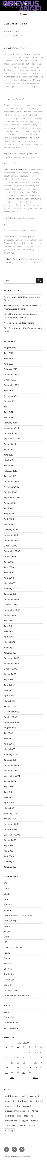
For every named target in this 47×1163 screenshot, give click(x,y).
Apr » (35, 1077)
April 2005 (9, 744)
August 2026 (10, 348)
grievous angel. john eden (17, 1111)
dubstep (8, 905)
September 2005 (12, 722)
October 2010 (10, 433)
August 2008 (10, 556)
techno (34, 1121)
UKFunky (8, 985)
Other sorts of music (13, 947)
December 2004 (11, 765)
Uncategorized (10, 990)
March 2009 (9, 524)
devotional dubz (25, 1101)
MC (5, 942)
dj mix (38, 1101)
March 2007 (9, 642)
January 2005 (10, 760)
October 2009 (10, 492)
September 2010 (12, 439)
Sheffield (8, 969)
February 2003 (11, 862)
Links (6, 937)
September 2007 (12, 610)
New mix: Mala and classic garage (19, 323)
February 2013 (10, 369)
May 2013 (8, 358)
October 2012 (10, 380)
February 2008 (11, 588)
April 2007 (9, 637)
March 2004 (9, 808)
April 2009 (9, 519)
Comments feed (11, 1023)
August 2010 (10, 444)
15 (18, 1062)
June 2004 (9, 792)
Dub (6, 899)
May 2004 (8, 797)
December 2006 (11, 658)
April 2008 (9, 578)
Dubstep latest (13, 35)
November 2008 (11, 540)
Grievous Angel (18, 3)
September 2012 (11, 385)
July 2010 (8, 449)
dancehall (9, 1101)
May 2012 (8, 390)
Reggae (7, 958)
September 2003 (12, 835)
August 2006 (10, 674)
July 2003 (8, 845)
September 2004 (12, 776)
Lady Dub (9, 1116)
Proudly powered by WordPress (17, 1157)
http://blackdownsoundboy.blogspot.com (22, 218)
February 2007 (10, 647)
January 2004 (10, 819)
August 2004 (10, 781)
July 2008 (8, 562)
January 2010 (10, 476)
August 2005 (10, 728)
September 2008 (12, 551)
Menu (24, 14)
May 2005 (8, 738)
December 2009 (11, 481)
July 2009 (8, 508)
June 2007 (9, 626)
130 (5, 883)
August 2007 (10, 615)
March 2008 (9, 583)
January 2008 (10, 594)
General (7, 910)
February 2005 (11, 754)
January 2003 (10, 867)
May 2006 (8, 690)
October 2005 (10, 717)
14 (12, 1062)
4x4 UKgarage (12, 1096)
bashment (34, 1096)
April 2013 (8, 364)
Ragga (7, 953)
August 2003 (10, 840)
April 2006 (9, 696)
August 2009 (10, 503)
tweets (22, 1126)
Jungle (7, 931)
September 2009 (12, 497)
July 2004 (8, 786)
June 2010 (8, 455)
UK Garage (9, 979)
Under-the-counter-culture (16, 996)
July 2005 (8, 733)
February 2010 (10, 471)
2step (6, 888)
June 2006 (9, 685)
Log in (7, 1012)
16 (24, 1062)
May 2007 (8, 631)
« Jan (12, 1077)
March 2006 (9, 701)
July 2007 (8, 621)
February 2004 (11, 813)
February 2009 (11, 530)
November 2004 (11, 770)
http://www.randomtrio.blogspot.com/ (20, 154)
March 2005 (9, 749)
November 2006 (11, 663)
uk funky (9, 1130)
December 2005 (11, 712)
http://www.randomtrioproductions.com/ (21, 157)
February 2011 (10, 423)
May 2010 (8, 460)
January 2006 (10, 706)
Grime (7, 926)
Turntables (9, 974)
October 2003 (10, 829)
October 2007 (10, 605)
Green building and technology (18, 915)
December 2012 (11, 374)
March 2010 (9, 465)
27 (6, 1072)
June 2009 (9, 514)
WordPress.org (11, 1028)
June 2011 (8, 412)
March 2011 (9, 417)
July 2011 (8, 407)
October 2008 (10, 546)
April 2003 (9, 856)
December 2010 (11, 428)
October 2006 (10, 669)
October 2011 (10, 401)
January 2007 (10, 653)
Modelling (28, 1116)
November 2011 (11, 396)
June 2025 (9, 353)
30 (23, 1072)
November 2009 (11, 487)
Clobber (7, 894)
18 (35, 1062)
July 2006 (8, 679)
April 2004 (9, 803)
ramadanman (11, 1121)
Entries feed (9, 1017)
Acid (24, 1096)
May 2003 (8, 851)
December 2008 (11, 535)
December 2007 (11, 599)
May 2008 (8, 572)
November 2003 (11, 824)
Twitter (32, 1126)
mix (19, 1116)
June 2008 (9, 567)
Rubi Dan (8, 963)
